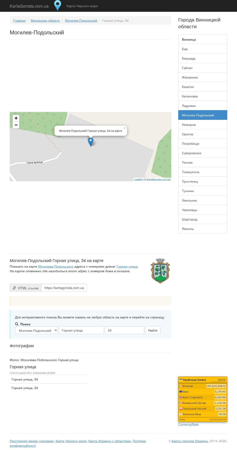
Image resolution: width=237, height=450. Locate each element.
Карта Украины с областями (109, 440)
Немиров (189, 124)
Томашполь (191, 171)
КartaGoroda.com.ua (158, 179)
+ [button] (16, 118)
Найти (152, 330)
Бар (185, 48)
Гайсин (187, 67)
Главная (19, 20)
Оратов (187, 134)
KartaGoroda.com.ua (29, 5)
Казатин (188, 86)
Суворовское (191, 153)
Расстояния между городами (32, 440)
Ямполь (188, 228)
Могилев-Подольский (81, 20)
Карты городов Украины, (190, 440)
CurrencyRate (188, 424)
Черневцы (189, 209)
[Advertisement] (90, 77)
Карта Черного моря (82, 5)
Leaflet (138, 179)
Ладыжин (189, 105)
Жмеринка (190, 77)
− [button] (16, 125)
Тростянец (190, 181)
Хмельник (189, 200)
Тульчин (188, 190)
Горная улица (127, 266)
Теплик (187, 162)
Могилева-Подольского (55, 266)
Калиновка (190, 96)
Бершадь (189, 58)
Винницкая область (45, 20)
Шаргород (189, 219)
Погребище (190, 143)
